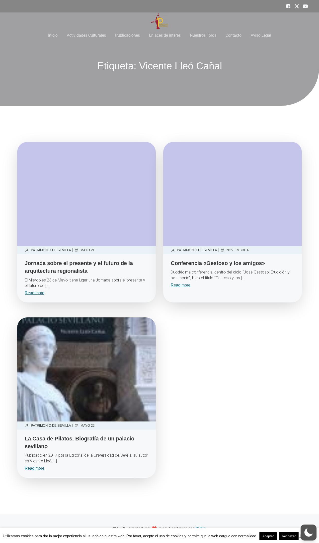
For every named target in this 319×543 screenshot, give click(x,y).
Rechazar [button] (289, 536)
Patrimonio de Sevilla (51, 250)
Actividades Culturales (86, 35)
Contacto (233, 35)
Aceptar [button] (268, 536)
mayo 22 (87, 425)
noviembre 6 (238, 250)
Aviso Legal (261, 35)
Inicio (53, 35)
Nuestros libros (203, 35)
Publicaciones (127, 35)
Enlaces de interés (165, 35)
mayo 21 (87, 250)
